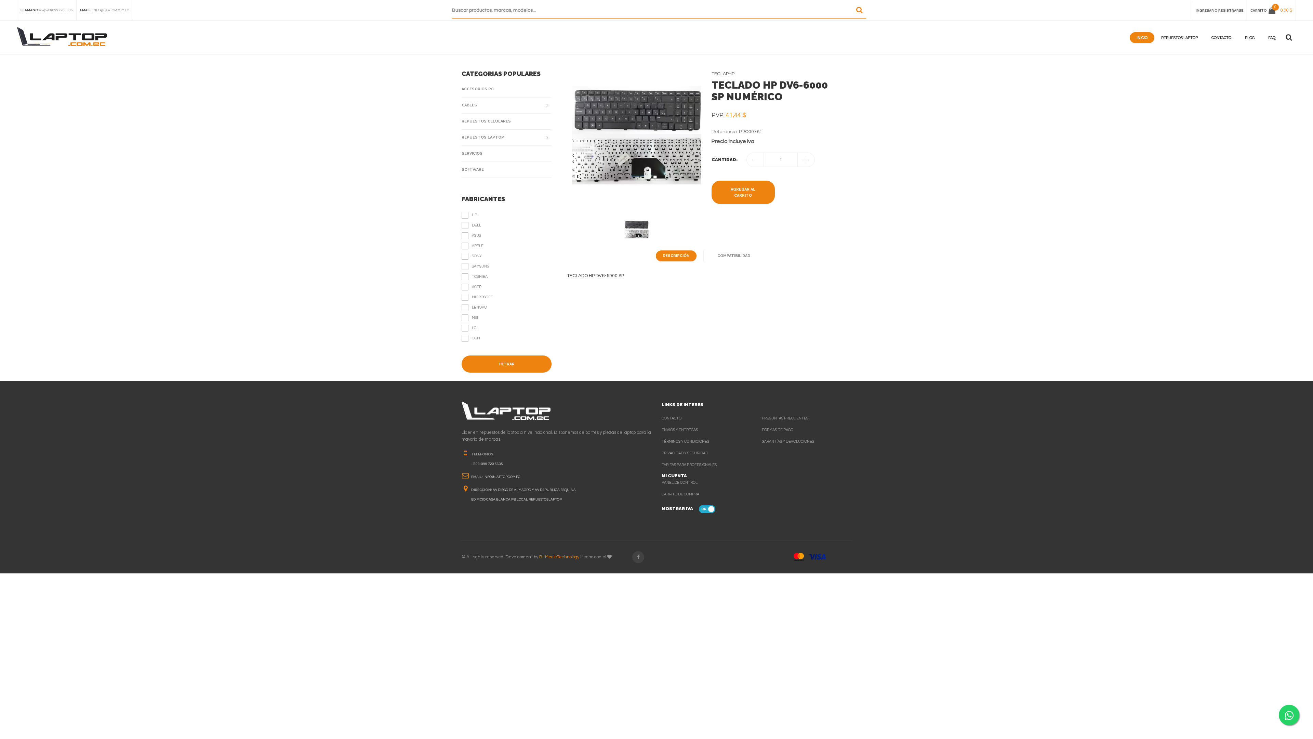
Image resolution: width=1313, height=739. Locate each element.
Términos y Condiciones (685, 441)
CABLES (469, 105)
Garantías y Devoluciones (788, 441)
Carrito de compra (680, 494)
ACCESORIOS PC (478, 89)
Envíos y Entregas (680, 430)
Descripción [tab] (676, 256)
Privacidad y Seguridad (685, 453)
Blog (1250, 38)
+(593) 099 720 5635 (487, 464)
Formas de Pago (777, 430)
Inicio (1142, 38)
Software (473, 169)
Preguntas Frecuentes (785, 418)
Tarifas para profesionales (689, 465)
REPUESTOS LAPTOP (483, 137)
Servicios (472, 153)
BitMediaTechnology (559, 557)
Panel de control (680, 482)
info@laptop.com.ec (110, 10)
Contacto (1221, 38)
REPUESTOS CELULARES (486, 121)
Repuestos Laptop (1179, 38)
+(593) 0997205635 (57, 10)
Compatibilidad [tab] (733, 256)
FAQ (1271, 38)
